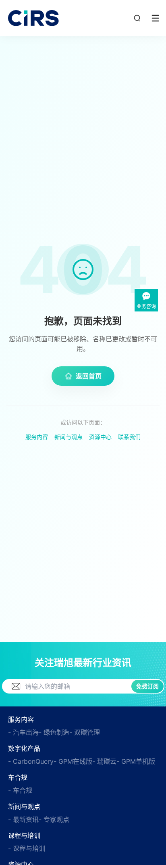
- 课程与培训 (26, 848)
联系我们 (129, 436)
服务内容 (36, 436)
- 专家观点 (54, 819)
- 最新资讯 (23, 819)
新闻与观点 (68, 436)
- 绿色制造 (54, 732)
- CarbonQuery (31, 761)
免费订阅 (147, 686)
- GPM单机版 (135, 761)
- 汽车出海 (23, 732)
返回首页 (89, 376)
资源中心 (100, 436)
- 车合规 (20, 790)
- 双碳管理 (84, 732)
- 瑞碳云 (104, 761)
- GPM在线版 (73, 761)
